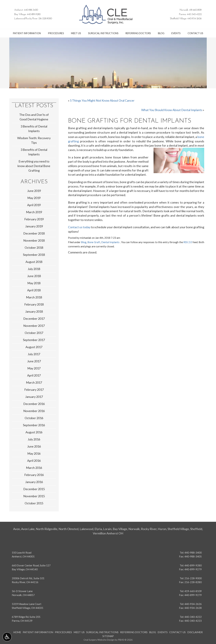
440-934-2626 (194, 18)
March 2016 (34, 468)
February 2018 (34, 304)
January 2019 (34, 226)
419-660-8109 (195, 10)
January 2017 (34, 397)
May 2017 (33, 368)
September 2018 (34, 254)
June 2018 (34, 276)
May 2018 (33, 283)
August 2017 (33, 347)
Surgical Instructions (103, 33)
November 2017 (34, 325)
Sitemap (108, 636)
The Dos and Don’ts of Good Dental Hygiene (34, 117)
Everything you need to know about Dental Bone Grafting (34, 165)
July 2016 (34, 439)
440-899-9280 (33, 14)
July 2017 (34, 354)
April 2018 (34, 290)
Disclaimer (195, 632)
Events (176, 33)
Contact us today (79, 227)
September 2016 (34, 425)
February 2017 (34, 389)
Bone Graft (93, 242)
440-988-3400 (31, 10)
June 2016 (34, 446)
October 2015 (34, 503)
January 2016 (34, 482)
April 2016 (34, 460)
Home (17, 632)
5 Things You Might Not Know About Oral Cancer (102, 100)
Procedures (56, 33)
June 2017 (34, 361)
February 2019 (34, 219)
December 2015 (34, 489)
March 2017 (34, 382)
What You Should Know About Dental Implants (171, 110)
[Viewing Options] (7, 636)
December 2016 (34, 404)
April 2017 (34, 375)
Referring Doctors (138, 33)
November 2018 (34, 240)
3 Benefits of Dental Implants (34, 128)
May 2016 (33, 453)
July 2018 (34, 269)
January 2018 (34, 311)
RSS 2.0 (187, 242)
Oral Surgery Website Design (99, 639)
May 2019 (33, 198)
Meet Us (76, 33)
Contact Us (195, 33)
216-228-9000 (45, 18)
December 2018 (34, 233)
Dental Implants (110, 242)
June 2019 (34, 191)
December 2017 (34, 318)
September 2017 (34, 340)
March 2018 (34, 297)
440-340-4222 (194, 14)
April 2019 (34, 205)
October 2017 (34, 333)
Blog (161, 33)
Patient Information (27, 33)
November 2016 (34, 411)
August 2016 (33, 432)
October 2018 (34, 247)
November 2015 (34, 496)
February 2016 (34, 475)
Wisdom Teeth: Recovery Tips (34, 140)
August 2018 (33, 262)
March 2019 (34, 212)
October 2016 (34, 418)
